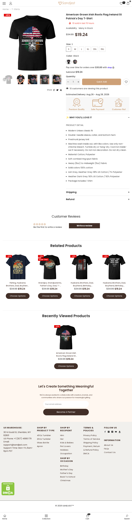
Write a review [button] (84, 225)
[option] (32, 42)
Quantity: (71, 76)
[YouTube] (116, 432)
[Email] (61, 90)
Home (6, 9)
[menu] (4, 3)
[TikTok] (112, 432)
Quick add (102, 81)
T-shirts (16, 9)
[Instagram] (109, 432)
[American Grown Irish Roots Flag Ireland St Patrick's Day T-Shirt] (66, 337)
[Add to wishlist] (126, 82)
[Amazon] (119, 432)
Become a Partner (66, 411)
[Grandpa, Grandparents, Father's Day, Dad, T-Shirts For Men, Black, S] (50, 267)
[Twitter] (57, 90)
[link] (87, 516)
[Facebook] (54, 90)
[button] (4, 79)
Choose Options (18, 295)
